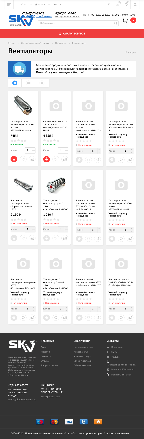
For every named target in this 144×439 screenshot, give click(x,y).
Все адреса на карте (50, 397)
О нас (24, 5)
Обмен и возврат (82, 365)
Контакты (46, 356)
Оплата (57, 5)
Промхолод (61, 43)
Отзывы (45, 361)
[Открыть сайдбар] (9, 4)
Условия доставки (83, 361)
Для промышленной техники (35, 43)
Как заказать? (81, 352)
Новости (45, 352)
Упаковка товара (82, 356)
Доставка (40, 5)
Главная (11, 43)
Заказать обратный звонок (37, 16)
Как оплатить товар (84, 347)
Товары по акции (49, 365)
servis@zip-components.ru (67, 16)
